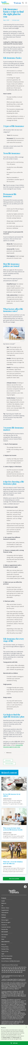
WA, (16, 972)
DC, (14, 967)
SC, (2, 972)
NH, (7, 970)
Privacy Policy (6, 1037)
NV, (13, 970)
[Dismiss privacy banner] (26, 1027)
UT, (10, 972)
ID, (24, 967)
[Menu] (26, 3)
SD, (4, 972)
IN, (2, 969)
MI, (14, 969)
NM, (11, 970)
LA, (7, 969)
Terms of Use (16, 1037)
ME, (12, 969)
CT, (12, 967)
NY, (15, 970)
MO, (18, 969)
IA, (23, 967)
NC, (25, 969)
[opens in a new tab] (25, 888)
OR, (21, 970)
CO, (10, 967)
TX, (8, 972)
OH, (17, 970)
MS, (21, 969)
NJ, (8, 970)
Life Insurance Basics (9, 763)
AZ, (6, 967)
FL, (17, 967)
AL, (2, 967)
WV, (20, 972)
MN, (16, 969)
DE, (16, 967)
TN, (6, 972)
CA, (8, 967)
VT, (13, 972)
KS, (4, 969)
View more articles (14, 878)
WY (21, 972)
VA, (12, 972)
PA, (23, 970)
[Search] (23, 3)
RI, (24, 970)
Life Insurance (8, 760)
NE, (5, 970)
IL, (26, 967)
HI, (21, 967)
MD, (10, 969)
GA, (19, 967)
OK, (19, 970)
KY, (6, 969)
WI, (17, 972)
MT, (23, 969)
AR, (4, 967)
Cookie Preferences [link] (6, 958)
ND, (3, 970)
